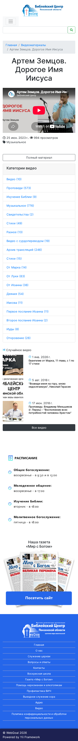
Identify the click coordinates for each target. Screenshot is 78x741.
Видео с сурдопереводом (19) (28, 241)
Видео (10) (14, 179)
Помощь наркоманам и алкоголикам (39, 685)
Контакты (39, 667)
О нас (39, 650)
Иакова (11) (15, 302)
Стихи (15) (14, 258)
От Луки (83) (16, 276)
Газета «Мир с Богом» (39, 679)
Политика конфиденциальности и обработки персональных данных (39, 715)
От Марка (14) (17, 267)
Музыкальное (16, 142)
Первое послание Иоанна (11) (28, 311)
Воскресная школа (39, 673)
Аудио (39, 702)
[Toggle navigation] (11, 21)
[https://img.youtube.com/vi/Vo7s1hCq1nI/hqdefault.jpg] (13, 388)
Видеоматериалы (33, 45)
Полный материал (39, 157)
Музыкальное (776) (20, 205)
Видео (39, 708)
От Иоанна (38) (17, 285)
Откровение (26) (19, 338)
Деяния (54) (15, 294)
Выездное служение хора (39, 696)
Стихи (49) (14, 223)
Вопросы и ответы (39, 662)
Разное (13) (15, 232)
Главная (11, 45)
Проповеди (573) (19, 188)
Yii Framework (30, 737)
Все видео (39, 427)
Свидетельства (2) (20, 214)
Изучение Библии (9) (22, 197)
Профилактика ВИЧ (39, 690)
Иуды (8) (13, 329)
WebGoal (12, 733)
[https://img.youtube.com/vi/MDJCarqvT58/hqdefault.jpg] (13, 411)
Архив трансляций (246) (24, 250)
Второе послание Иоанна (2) (27, 320)
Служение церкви (39, 656)
